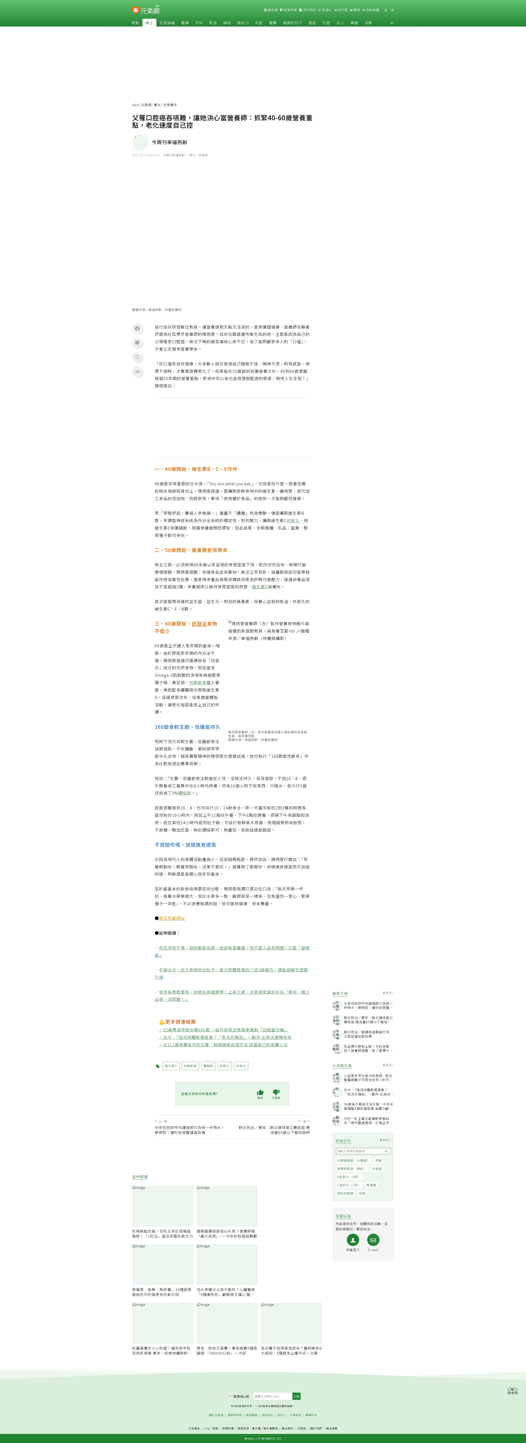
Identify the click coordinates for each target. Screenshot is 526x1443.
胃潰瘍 (371, 1185)
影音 (213, 22)
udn (135, 104)
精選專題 (251, 1415)
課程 (227, 22)
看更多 (388, 992)
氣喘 (362, 1193)
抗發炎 (199, 623)
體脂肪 (184, 793)
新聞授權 (228, 1428)
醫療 (185, 22)
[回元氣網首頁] (150, 10)
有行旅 (342, 10)
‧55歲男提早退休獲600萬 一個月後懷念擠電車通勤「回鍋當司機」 (224, 1030)
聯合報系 (287, 1428)
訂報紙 (302, 1428)
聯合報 (272, 10)
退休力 (243, 22)
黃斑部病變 (345, 1193)
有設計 (326, 10)
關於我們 (316, 1428)
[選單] (392, 10)
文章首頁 (295, 1415)
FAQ (207, 1428)
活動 (368, 22)
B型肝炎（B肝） (349, 1177)
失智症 (377, 1168)
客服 (215, 1428)
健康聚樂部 (234, 1415)
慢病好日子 (292, 22)
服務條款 (243, 1428)
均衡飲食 (197, 682)
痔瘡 (378, 1160)
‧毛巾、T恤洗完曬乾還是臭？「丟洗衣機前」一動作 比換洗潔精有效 (225, 1037)
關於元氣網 (216, 1415)
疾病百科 (267, 1415)
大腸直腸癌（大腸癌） (353, 1160)
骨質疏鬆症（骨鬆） (352, 1168)
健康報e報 (241, 1396)
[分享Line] (137, 342)
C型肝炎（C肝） (349, 1185)
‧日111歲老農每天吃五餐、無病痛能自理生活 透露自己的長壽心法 (223, 1045)
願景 (356, 10)
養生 (149, 22)
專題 (354, 22)
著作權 (256, 1428)
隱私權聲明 (270, 1428)
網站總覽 (331, 1428)
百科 (199, 22)
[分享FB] (137, 328)
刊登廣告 (194, 1428)
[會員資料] (385, 10)
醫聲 (273, 22)
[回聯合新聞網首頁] (136, 11)
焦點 (135, 22)
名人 (340, 22)
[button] (391, 22)
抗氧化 (293, 520)
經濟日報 (290, 10)
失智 (259, 22)
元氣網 (146, 104)
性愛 (326, 22)
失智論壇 (167, 22)
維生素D (260, 587)
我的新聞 (372, 10)
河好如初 (309, 10)
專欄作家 (311, 1415)
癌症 (312, 22)
